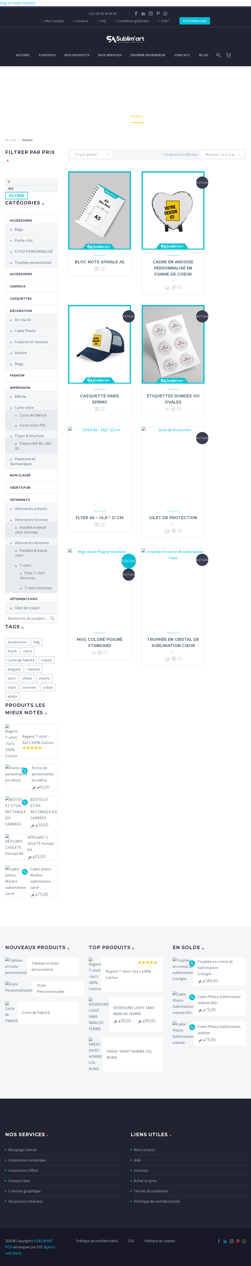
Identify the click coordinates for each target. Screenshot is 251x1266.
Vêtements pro (24, 599)
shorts (44, 678)
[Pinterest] (158, 13)
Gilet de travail (27, 607)
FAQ (103, 21)
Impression (20, 388)
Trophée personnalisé (33, 262)
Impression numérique (27, 1160)
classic (46, 660)
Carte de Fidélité (36, 1012)
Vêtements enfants (31, 508)
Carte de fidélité (33, 415)
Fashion (17, 375)
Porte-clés (24, 240)
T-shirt (25, 565)
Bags (19, 229)
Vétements (20, 500)
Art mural (23, 319)
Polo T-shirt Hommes (32, 575)
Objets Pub (20, 487)
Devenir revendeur (147, 55)
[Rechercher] (218, 55)
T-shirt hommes (38, 587)
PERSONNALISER (195, 21)
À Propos (47, 55)
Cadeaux (17, 286)
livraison (141, 1170)
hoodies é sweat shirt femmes (30, 530)
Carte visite (24, 407)
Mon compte (54, 21)
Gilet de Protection (173, 517)
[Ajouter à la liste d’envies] (102, 269)
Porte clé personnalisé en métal (42, 773)
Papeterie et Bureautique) (23, 461)
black (12, 650)
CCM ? (165, 21)
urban (48, 687)
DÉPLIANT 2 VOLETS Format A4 (40, 843)
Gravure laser (19, 1180)
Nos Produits (76, 55)
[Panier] (231, 55)
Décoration (21, 311)
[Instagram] (150, 13)
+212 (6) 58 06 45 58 (102, 13)
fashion (33, 669)
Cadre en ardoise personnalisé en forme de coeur (173, 268)
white (12, 696)
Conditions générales (133, 21)
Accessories (21, 274)
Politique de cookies (159, 1241)
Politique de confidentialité (157, 1201)
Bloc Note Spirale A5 (99, 262)
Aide (137, 1160)
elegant (14, 669)
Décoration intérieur (25, 1201)
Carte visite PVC (33, 425)
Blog (203, 55)
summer (30, 687)
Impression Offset (23, 1170)
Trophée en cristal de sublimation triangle (215, 967)
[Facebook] (136, 13)
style (12, 687)
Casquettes (21, 298)
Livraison (81, 21)
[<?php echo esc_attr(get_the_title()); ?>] (97, 269)
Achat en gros (145, 1180)
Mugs (19, 363)
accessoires (17, 641)
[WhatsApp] (165, 13)
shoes (27, 678)
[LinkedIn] (143, 13)
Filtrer (16, 195)
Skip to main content (18, 2)
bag (36, 641)
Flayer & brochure (29, 435)
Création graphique (24, 1190)
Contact (182, 55)
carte (27, 650)
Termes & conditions (151, 1190)
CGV (131, 1241)
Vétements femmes (31, 519)
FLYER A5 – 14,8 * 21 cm (100, 517)
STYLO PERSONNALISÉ (34, 251)
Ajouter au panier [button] (167, 409)
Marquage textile (22, 1149)
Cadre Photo (25, 330)
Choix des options (167, 287)
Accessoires (21, 220)
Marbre (21, 352)
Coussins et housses (31, 341)
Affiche (20, 396)
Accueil (23, 55)
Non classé (20, 475)
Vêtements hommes (32, 542)
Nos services (110, 55)
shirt (12, 678)
